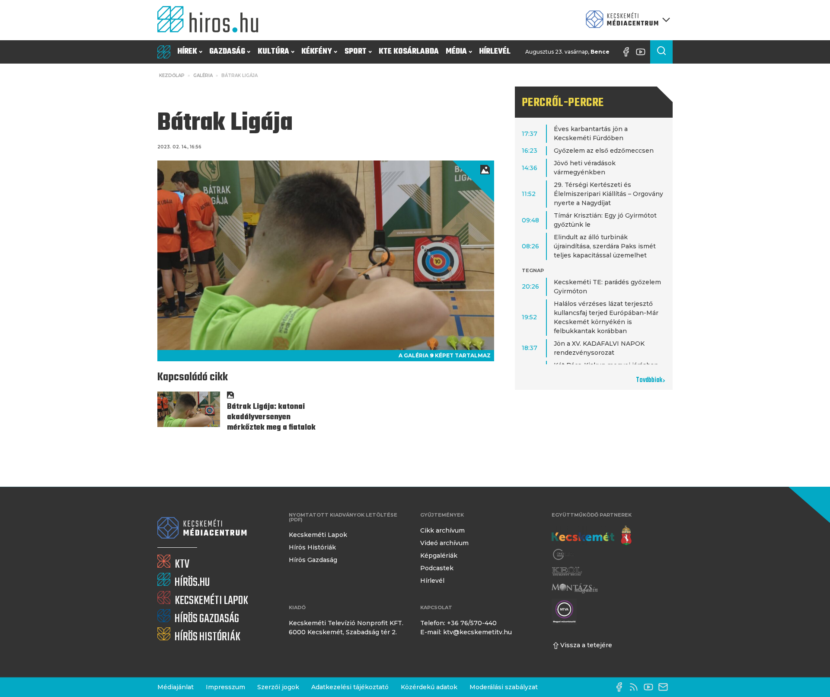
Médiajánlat (175, 687)
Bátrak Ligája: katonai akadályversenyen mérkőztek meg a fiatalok (271, 417)
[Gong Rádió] (564, 554)
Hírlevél (495, 51)
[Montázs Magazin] (575, 588)
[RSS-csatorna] (636, 687)
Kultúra (273, 51)
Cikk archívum (442, 530)
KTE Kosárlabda (409, 51)
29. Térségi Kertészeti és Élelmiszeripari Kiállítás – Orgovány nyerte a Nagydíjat (608, 194)
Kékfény (316, 51)
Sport (356, 51)
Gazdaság (227, 51)
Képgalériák (438, 555)
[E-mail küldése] (665, 687)
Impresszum (225, 687)
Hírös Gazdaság (313, 560)
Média (456, 51)
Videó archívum (444, 543)
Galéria (203, 75)
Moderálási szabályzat (503, 687)
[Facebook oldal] (628, 52)
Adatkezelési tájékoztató (350, 687)
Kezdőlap (172, 75)
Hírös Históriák (312, 547)
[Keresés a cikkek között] (661, 52)
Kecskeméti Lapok (318, 535)
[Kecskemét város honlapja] (592, 535)
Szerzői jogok (278, 687)
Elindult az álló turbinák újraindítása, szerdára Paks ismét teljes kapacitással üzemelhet (605, 246)
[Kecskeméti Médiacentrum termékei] (626, 20)
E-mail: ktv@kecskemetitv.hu (466, 632)
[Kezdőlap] (211, 20)
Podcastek (436, 568)
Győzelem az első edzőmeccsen (604, 150)
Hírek (187, 51)
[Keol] (567, 571)
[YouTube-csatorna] (642, 52)
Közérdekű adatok (429, 687)
